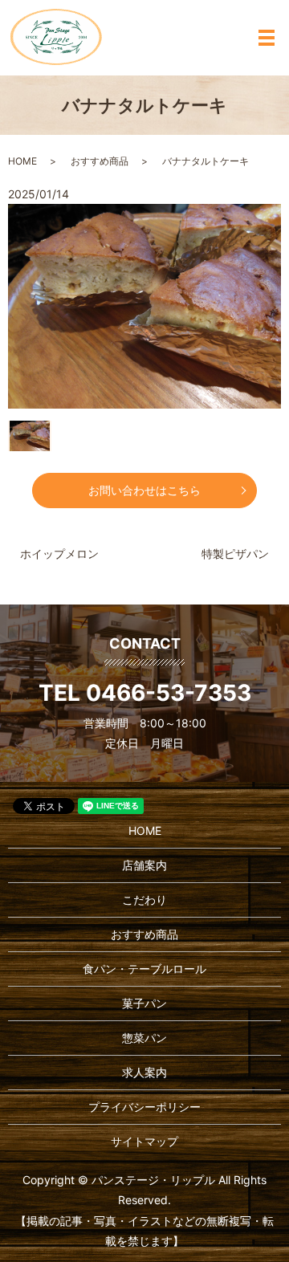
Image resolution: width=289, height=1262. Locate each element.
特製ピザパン (235, 553)
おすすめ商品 (99, 161)
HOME (22, 161)
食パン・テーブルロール (144, 968)
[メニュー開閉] (266, 38)
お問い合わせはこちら (144, 490)
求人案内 (144, 1072)
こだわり (144, 899)
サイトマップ (144, 1141)
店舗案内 (144, 865)
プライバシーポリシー (144, 1106)
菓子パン (144, 1003)
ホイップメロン (59, 553)
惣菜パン (144, 1037)
